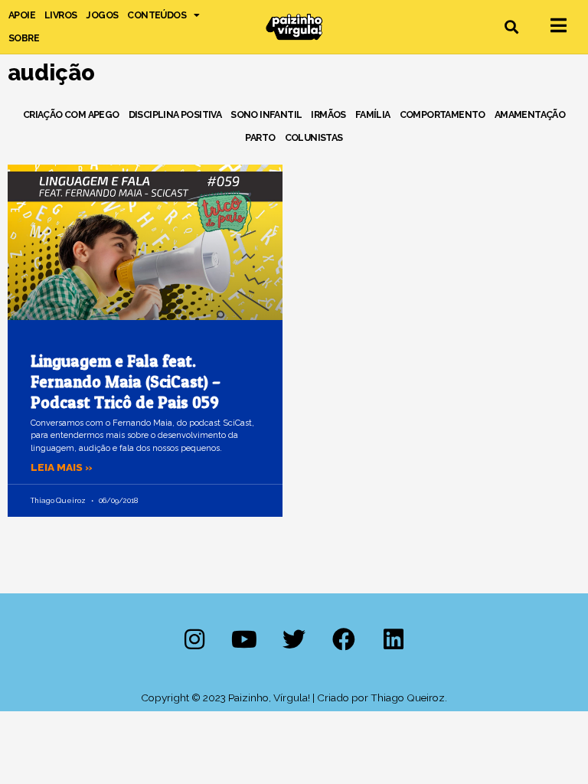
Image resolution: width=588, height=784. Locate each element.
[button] (511, 27)
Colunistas (314, 137)
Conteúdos (156, 15)
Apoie (21, 15)
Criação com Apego (71, 114)
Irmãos (328, 114)
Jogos (102, 15)
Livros (60, 15)
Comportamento (442, 114)
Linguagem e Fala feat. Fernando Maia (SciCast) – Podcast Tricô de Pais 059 (125, 382)
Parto (260, 137)
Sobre (23, 38)
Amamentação (530, 114)
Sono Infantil (266, 114)
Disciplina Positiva (175, 114)
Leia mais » (62, 467)
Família (372, 114)
